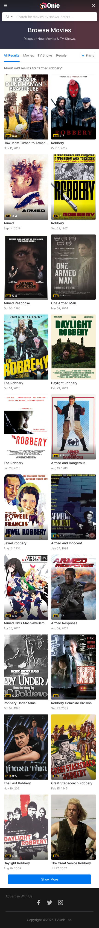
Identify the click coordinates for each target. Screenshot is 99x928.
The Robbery (13, 383)
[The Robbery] (26, 347)
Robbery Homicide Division (71, 703)
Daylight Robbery (64, 383)
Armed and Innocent (66, 543)
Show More (49, 879)
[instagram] (60, 905)
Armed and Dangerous (68, 463)
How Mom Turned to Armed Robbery (26, 143)
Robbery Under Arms (20, 703)
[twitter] (49, 905)
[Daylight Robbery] (73, 347)
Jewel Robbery (15, 543)
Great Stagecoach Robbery (71, 783)
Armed (9, 223)
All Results (12, 55)
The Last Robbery (17, 783)
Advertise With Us (19, 896)
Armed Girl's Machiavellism (24, 623)
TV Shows (45, 55)
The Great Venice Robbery (71, 863)
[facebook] (38, 905)
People (61, 55)
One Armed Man (63, 303)
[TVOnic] (49, 5)
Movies (28, 55)
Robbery (57, 143)
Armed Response (17, 303)
